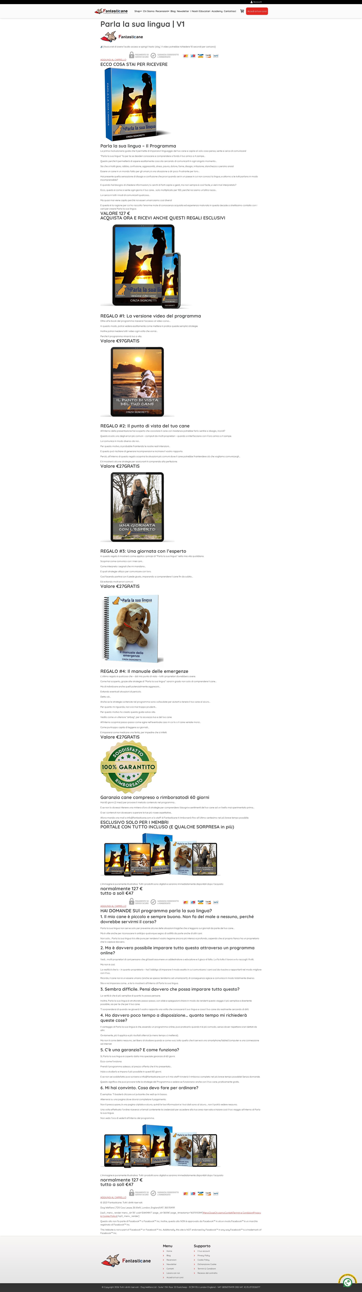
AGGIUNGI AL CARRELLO (113, 59)
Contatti (229, 1212)
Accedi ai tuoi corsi (257, 11)
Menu (206, 1212)
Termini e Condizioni (243, 1212)
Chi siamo (220, 1212)
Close (212, 1212)
